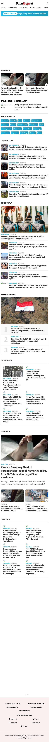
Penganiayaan (36, 121)
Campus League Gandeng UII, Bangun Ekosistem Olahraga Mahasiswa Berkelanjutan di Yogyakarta (12, 535)
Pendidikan (17, 129)
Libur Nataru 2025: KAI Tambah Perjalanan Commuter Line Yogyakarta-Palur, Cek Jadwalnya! (12, 401)
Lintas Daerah (7, 141)
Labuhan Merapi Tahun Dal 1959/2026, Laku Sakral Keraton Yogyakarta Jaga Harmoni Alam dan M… (28, 247)
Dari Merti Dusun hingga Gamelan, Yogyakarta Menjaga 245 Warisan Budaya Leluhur (28, 267)
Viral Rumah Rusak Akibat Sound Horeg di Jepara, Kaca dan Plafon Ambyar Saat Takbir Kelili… (27, 167)
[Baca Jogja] (24, 3)
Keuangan (5, 125)
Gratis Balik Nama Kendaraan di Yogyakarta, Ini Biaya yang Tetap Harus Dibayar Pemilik (11, 385)
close (26, 694)
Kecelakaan (5, 133)
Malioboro (27, 121)
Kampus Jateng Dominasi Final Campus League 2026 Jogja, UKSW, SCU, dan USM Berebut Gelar (12, 553)
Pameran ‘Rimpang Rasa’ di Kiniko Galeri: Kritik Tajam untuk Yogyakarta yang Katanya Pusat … (22, 237)
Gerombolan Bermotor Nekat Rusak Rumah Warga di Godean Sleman (36, 90)
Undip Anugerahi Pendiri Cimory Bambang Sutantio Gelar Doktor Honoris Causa (31, 107)
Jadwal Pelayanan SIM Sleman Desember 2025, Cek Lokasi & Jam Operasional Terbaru (35, 400)
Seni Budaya (6, 203)
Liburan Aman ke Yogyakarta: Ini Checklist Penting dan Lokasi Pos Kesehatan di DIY (35, 375)
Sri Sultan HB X (22, 125)
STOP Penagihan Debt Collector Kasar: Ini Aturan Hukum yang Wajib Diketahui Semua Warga (12, 417)
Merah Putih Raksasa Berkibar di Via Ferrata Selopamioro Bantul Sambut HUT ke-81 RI (28, 330)
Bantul (39, 133)
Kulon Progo (24, 133)
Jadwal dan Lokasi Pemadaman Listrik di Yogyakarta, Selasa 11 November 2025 (35, 416)
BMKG (41, 125)
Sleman (32, 133)
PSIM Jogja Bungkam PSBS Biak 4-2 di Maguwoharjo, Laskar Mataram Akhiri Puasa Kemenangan (12, 569)
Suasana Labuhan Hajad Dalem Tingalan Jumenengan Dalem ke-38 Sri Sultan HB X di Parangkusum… (27, 257)
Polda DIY (13, 121)
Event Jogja (37, 129)
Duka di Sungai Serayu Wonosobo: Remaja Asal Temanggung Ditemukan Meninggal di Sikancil (28, 186)
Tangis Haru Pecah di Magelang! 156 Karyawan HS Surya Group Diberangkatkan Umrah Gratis (28, 148)
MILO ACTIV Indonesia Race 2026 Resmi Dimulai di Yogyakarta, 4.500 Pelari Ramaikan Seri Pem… (35, 553)
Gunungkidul (27, 129)
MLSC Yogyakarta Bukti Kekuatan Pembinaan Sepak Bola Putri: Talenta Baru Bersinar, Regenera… (35, 569)
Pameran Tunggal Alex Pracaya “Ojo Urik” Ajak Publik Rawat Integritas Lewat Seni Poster (28, 286)
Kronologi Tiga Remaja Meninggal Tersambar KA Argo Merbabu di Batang (28, 195)
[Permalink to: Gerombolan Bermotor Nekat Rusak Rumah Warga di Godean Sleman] (36, 79)
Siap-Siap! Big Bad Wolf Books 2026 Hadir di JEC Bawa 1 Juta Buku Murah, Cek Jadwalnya (28, 341)
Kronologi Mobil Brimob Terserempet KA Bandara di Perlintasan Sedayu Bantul (36, 508)
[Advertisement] (24, 42)
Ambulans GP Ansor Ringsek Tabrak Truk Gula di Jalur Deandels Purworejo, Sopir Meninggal (28, 177)
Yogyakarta (14, 133)
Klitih (19, 121)
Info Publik (6, 360)
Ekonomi (13, 125)
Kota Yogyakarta (7, 129)
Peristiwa (5, 70)
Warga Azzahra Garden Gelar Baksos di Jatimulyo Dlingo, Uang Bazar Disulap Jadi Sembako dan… (28, 351)
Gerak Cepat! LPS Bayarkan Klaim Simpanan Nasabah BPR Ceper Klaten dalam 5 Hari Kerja (27, 157)
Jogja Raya (14, 326)
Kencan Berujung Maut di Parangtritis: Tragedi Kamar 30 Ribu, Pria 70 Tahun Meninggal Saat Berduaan (12, 91)
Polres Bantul (33, 125)
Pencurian (5, 121)
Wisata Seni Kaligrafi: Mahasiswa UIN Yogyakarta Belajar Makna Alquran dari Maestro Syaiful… (28, 276)
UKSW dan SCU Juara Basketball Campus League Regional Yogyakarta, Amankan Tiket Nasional (34, 534)
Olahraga (5, 519)
